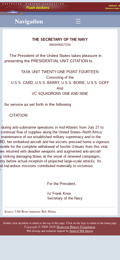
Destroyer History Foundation (76, 227)
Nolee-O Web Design (81, 231)
